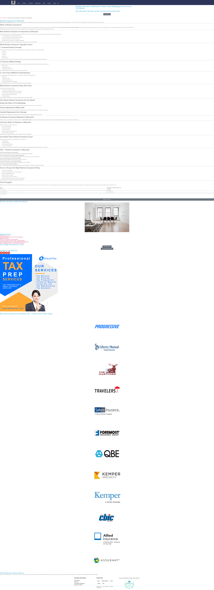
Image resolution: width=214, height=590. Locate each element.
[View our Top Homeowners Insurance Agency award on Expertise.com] (129, 584)
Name (1, 187)
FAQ (103, 583)
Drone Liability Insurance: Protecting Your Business (12, 243)
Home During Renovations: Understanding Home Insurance (14, 241)
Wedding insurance (4, 235)
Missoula (5, 17)
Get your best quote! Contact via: (114, 187)
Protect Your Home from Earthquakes (9, 239)
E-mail (109, 190)
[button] (58, 3)
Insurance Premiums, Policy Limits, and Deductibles (12, 240)
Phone (109, 188)
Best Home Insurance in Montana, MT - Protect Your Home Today (26, 314)
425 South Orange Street (79, 583)
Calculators (24, 3)
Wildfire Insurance (4, 238)
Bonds (44, 3)
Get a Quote (30, 3)
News (99, 580)
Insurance (49, 3)
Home (18, 3)
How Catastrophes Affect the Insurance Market (11, 237)
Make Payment (38, 3)
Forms (111, 580)
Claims (99, 583)
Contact (54, 3)
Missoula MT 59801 (78, 584)
